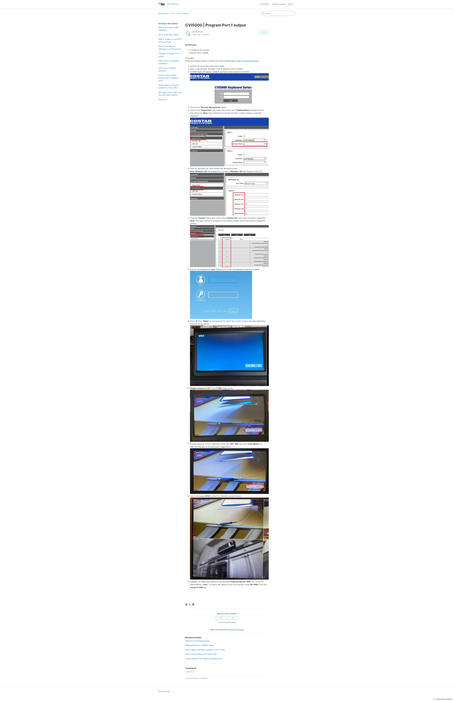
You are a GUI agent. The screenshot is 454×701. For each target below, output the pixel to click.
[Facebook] (186, 604)
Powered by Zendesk (444, 699)
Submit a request (278, 4)
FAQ (172, 13)
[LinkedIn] (193, 604)
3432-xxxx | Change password (167, 69)
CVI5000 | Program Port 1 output (169, 54)
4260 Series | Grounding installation (168, 62)
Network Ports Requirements (197, 641)
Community (264, 4)
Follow (264, 32)
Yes (221, 618)
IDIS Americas (163, 13)
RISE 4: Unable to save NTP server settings (169, 40)
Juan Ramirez (197, 32)
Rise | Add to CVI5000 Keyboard (245, 61)
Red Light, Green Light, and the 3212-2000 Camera (169, 93)
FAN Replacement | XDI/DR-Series (199, 645)
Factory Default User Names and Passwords (203, 659)
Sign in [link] (290, 4)
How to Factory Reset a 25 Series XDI (201, 654)
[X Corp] (190, 604)
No (233, 618)
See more (162, 99)
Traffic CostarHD (182, 13)
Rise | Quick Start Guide (168, 35)
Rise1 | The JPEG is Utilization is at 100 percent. (170, 47)
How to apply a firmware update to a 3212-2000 (168, 86)
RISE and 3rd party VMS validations (168, 28)
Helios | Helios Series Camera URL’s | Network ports (168, 78)
